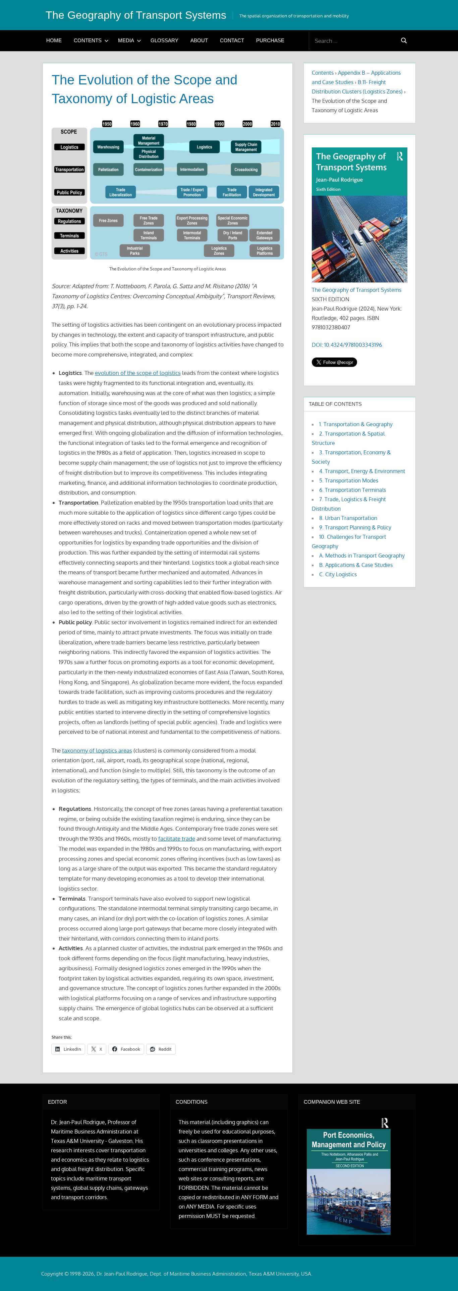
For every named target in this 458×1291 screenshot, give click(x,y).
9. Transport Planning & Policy (355, 527)
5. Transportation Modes (348, 480)
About (199, 40)
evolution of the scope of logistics (138, 372)
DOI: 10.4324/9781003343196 (347, 344)
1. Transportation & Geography (356, 424)
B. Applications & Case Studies (356, 565)
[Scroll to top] (442, 1275)
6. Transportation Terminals (352, 490)
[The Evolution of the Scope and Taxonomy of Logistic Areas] (168, 189)
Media (126, 40)
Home (54, 40)
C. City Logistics (338, 574)
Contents (88, 40)
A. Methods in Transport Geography (362, 555)
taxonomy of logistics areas (97, 750)
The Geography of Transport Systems (136, 15)
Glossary (164, 40)
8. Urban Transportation (348, 518)
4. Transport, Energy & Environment (362, 471)
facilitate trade (176, 838)
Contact (232, 40)
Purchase (270, 40)
